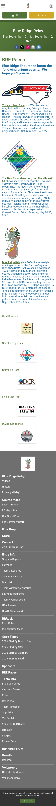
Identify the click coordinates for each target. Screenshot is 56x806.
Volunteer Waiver (11, 778)
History (6, 486)
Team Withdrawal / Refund (16, 588)
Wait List (7, 582)
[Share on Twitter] (22, 47)
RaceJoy (7, 729)
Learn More (30, 795)
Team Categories (11, 570)
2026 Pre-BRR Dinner (13, 724)
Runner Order (9, 741)
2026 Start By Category (15, 652)
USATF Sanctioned (12, 611)
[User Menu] (51, 6)
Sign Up (15, 15)
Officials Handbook (12, 772)
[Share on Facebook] (17, 47)
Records (7, 760)
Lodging (6, 735)
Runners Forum (12, 749)
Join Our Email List (12, 547)
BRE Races (9, 672)
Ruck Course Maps (12, 629)
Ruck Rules (8, 623)
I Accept (27, 801)
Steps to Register (12, 559)
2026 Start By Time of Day (16, 641)
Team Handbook (11, 706)
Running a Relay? (11, 492)
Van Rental (8, 718)
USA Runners (9, 605)
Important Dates (11, 683)
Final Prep (9, 529)
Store (6, 536)
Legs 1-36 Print (10, 504)
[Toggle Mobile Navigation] (3, 6)
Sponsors (8, 666)
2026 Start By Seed (13, 658)
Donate (41, 15)
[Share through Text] (38, 47)
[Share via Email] (33, 47)
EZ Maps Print (10, 510)
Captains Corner (11, 689)
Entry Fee (7, 565)
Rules (5, 695)
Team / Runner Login (13, 599)
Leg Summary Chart (13, 522)
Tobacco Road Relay (13, 105)
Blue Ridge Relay (28, 30)
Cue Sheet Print (11, 516)
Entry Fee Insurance (13, 593)
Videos (6, 480)
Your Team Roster (12, 576)
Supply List (8, 712)
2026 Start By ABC (12, 647)
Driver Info (8, 701)
